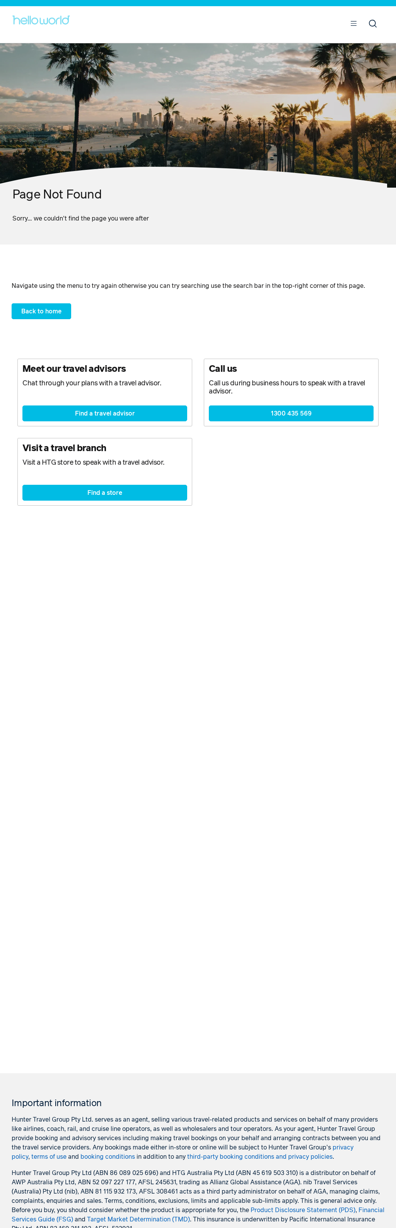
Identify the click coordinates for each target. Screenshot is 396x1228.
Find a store (104, 493)
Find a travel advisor (105, 413)
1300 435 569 (291, 413)
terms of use (49, 1157)
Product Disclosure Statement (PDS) (303, 1210)
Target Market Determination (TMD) (138, 1219)
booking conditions (107, 1157)
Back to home (41, 311)
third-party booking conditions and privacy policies (260, 1157)
